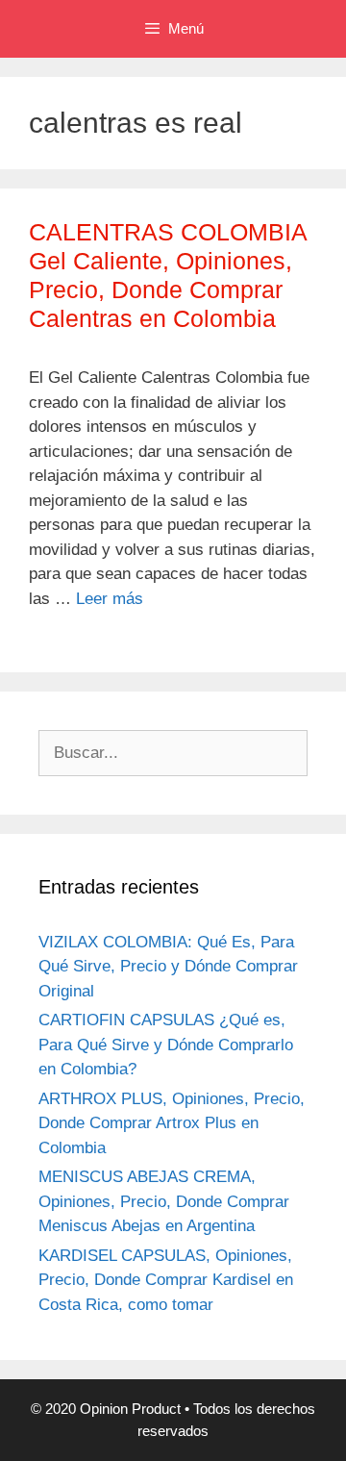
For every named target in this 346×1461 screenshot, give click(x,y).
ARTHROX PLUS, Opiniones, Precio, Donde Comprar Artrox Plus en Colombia (171, 1123)
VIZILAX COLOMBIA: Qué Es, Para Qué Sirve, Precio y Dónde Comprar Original (168, 966)
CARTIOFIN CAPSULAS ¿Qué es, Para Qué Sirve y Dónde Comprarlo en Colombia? (165, 1044)
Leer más (109, 599)
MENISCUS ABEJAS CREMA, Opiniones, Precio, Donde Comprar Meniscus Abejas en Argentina (163, 1201)
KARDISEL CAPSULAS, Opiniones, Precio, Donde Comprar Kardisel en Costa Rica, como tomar (165, 1280)
